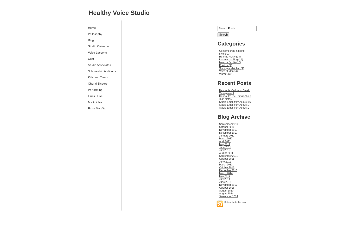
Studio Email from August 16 (235, 102)
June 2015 (225, 182)
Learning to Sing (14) (231, 59)
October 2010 (226, 127)
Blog (91, 40)
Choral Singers (97, 83)
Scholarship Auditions (102, 71)
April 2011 (225, 141)
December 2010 (228, 132)
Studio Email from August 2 (234, 107)
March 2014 (226, 173)
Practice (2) (225, 65)
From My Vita (97, 108)
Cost (91, 58)
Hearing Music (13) (230, 56)
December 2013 (228, 170)
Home (92, 27)
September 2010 (228, 124)
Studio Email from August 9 (234, 104)
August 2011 (226, 153)
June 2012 (225, 161)
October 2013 (226, 167)
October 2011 (226, 158)
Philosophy (95, 34)
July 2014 (224, 179)
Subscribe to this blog (235, 202)
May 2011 (224, 144)
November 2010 (228, 129)
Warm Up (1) (226, 74)
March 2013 (226, 164)
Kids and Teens (98, 77)
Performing (95, 89)
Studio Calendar (98, 46)
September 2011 (228, 155)
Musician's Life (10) (230, 62)
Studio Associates (99, 65)
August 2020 (226, 190)
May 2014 (224, 176)
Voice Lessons (97, 52)
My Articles (95, 102)
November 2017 (228, 184)
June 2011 (225, 147)
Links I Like (95, 96)
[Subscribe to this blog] (220, 203)
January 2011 (226, 135)
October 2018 (226, 187)
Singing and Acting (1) (231, 68)
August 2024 (226, 193)
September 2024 (228, 196)
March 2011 (225, 138)
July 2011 (224, 150)
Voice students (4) (229, 71)
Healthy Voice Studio (119, 12)
